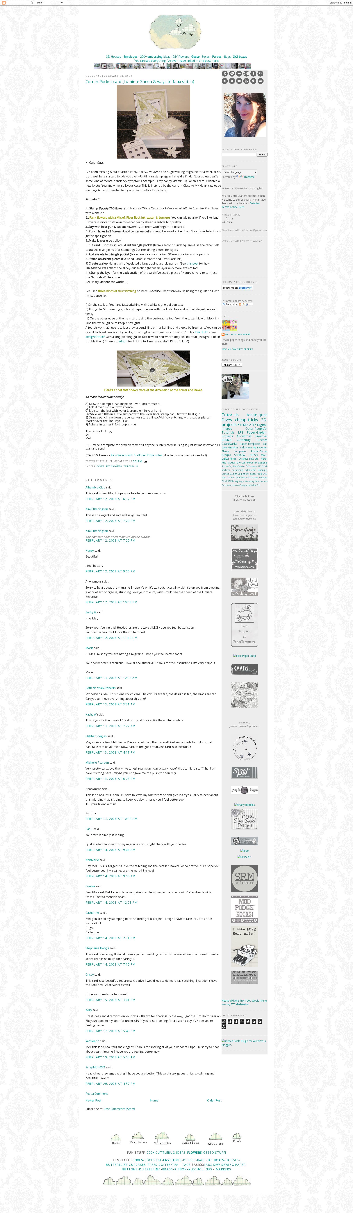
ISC (259, 466)
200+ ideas (155, 57)
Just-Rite (252, 485)
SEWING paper (233, 1165)
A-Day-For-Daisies (235, 466)
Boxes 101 (153, 1160)
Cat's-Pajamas (261, 481)
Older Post (214, 1100)
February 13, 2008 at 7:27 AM (110, 726)
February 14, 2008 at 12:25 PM (111, 903)
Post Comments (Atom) (119, 1109)
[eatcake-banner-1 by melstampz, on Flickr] (244, 844)
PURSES (189, 1160)
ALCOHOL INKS (200, 1169)
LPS (240, 432)
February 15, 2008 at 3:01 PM (110, 1000)
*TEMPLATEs (247, 425)
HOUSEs (232, 1160)
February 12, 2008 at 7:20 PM (110, 521)
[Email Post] (145, 460)
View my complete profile (237, 349)
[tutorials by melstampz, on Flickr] (190, 1145)
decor (253, 473)
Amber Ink (251, 462)
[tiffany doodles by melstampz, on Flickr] (244, 804)
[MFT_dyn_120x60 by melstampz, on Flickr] (244, 569)
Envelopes (131, 57)
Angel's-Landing (246, 481)
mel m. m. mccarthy (238, 334)
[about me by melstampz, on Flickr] (215, 1145)
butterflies (116, 1165)
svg (236, 481)
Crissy (89, 975)
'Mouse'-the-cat (236, 462)
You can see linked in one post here (176, 61)
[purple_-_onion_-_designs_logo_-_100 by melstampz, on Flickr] (244, 793)
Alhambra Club (95, 487)
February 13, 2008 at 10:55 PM (111, 819)
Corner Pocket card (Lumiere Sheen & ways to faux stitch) (139, 81)
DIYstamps (251, 466)
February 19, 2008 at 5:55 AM (110, 1057)
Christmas (244, 436)
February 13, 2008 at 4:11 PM (110, 752)
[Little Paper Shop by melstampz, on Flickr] (244, 655)
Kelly (88, 1010)
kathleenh (92, 1041)
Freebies (261, 436)
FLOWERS (194, 1153)
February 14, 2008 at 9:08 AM (110, 850)
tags (186, 1165)
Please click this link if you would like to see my (244, 1002)
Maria (89, 648)
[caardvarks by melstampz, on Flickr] (244, 673)
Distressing (150, 1169)
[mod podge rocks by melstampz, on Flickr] (244, 921)
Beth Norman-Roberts (100, 688)
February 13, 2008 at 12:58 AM (111, 678)
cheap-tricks (246, 419)
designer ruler (95, 337)
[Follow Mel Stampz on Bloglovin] (237, 289)
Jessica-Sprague (240, 485)
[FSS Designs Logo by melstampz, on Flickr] (244, 828)
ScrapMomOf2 (95, 1067)
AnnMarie (92, 860)
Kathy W (91, 714)
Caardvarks (229, 444)
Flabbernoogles (96, 736)
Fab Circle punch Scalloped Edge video (136, 455)
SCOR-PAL (240, 455)
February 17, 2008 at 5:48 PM (110, 1031)
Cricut (255, 477)
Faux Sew (212, 1165)
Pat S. (89, 829)
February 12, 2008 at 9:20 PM (110, 571)
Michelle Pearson (97, 763)
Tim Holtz (201, 332)
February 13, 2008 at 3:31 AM (110, 704)
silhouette (250, 470)
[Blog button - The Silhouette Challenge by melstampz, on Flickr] (244, 983)
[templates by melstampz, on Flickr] (138, 1145)
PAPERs (230, 481)
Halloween (246, 447)
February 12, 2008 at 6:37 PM (110, 499)
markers (223, 1169)
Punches (262, 440)
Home (154, 1100)
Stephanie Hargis (97, 948)
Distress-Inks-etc (248, 458)
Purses (217, 57)
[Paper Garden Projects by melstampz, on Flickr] (244, 539)
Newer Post (93, 1100)
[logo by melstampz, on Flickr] (244, 850)
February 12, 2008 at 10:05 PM (111, 602)
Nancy (89, 551)
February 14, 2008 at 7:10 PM (110, 964)
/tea (174, 1165)
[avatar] (245, 136)
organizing (237, 470)
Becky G (90, 612)
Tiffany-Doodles (243, 477)
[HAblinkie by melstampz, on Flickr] (244, 966)
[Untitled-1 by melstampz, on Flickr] (245, 857)
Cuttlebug (244, 440)
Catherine (92, 913)
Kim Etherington (96, 509)
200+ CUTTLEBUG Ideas (166, 1153)
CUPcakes (137, 1165)
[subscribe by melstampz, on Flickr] (162, 1145)
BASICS (226, 440)
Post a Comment (96, 1094)
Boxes (206, 57)
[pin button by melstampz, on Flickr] (237, 1145)
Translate (249, 177)
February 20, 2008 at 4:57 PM (110, 1084)
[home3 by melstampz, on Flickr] (116, 1145)
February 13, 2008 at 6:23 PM (110, 779)
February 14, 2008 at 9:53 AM (110, 876)
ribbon (180, 1169)
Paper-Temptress (250, 443)
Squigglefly (243, 473)
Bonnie (90, 886)
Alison (123, 341)
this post (192, 263)
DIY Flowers (181, 57)
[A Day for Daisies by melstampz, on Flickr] (244, 761)
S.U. (259, 485)
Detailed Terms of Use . (241, 205)
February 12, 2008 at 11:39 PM (111, 638)
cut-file (230, 477)
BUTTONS (130, 1169)
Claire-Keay (227, 485)
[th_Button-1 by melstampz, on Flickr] (244, 707)
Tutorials (131, 466)
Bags (201, 1160)
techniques (114, 466)
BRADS (167, 1169)
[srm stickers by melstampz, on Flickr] (244, 891)
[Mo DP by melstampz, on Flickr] (244, 595)
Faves (100, 466)
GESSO (254, 455)
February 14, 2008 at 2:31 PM (110, 938)
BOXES (138, 1160)
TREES (152, 1165)
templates (240, 451)
